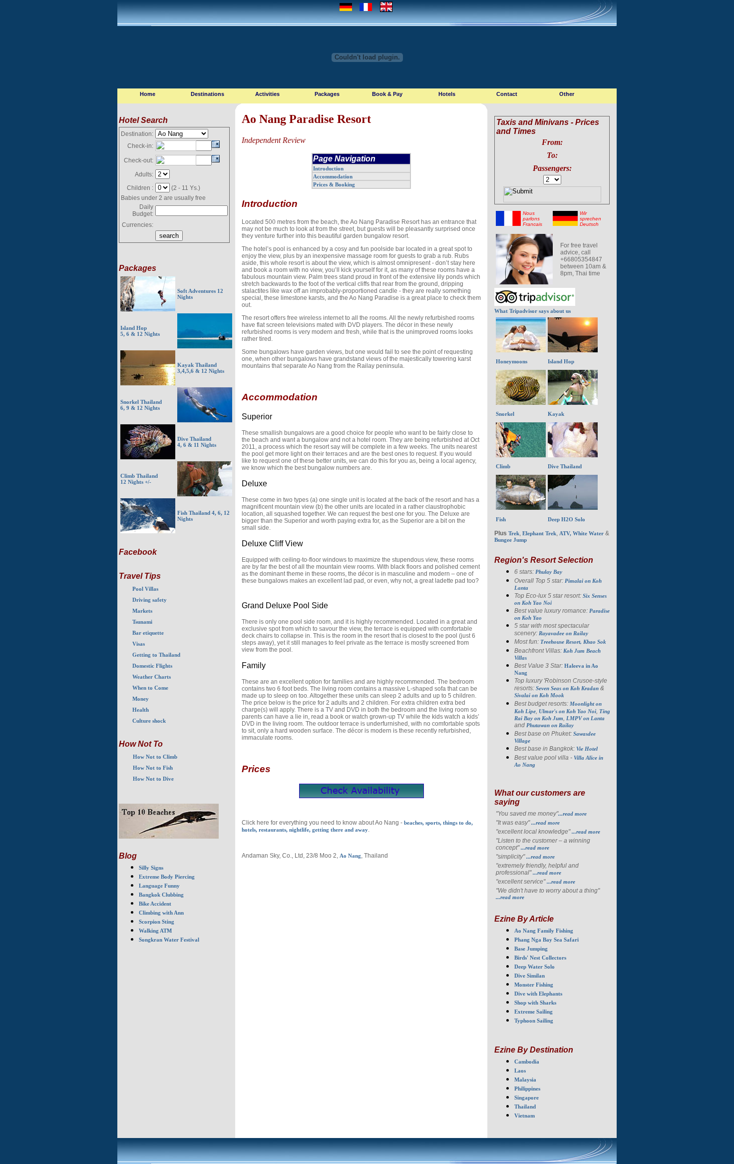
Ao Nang (350, 856)
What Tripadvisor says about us (532, 311)
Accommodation (333, 176)
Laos (520, 1071)
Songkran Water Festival (169, 940)
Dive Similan (529, 976)
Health (140, 710)
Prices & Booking (334, 184)
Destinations (207, 94)
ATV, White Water (581, 533)
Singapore (526, 1098)
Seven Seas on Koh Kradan (567, 688)
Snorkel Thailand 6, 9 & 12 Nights (141, 405)
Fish (501, 519)
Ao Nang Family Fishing (543, 931)
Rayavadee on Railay (563, 633)
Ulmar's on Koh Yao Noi (567, 711)
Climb (503, 466)
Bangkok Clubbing (161, 895)
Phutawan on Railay (550, 725)
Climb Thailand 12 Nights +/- (139, 479)
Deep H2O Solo (566, 519)
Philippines (527, 1089)
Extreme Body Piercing (167, 877)
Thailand (525, 1107)
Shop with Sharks (535, 1003)
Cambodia (526, 1062)
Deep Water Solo (534, 967)
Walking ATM (155, 931)
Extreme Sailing (533, 1012)
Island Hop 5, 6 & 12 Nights (140, 331)
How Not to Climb (155, 757)
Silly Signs (151, 868)
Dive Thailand (565, 466)
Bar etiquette (148, 633)
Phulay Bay (548, 572)
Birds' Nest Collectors (540, 958)
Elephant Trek (539, 533)
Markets (142, 611)
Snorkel (505, 414)
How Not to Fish (153, 768)
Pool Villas (145, 589)
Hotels (446, 94)
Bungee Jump (510, 540)
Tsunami (142, 622)
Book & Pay (387, 94)
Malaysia (525, 1080)
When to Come (150, 688)
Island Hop (561, 361)
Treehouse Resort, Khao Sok (573, 642)
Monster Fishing (533, 985)
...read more (572, 814)
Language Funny (159, 886)
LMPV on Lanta (585, 718)
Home (147, 94)
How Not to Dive (153, 779)
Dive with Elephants (538, 994)
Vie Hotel (587, 749)
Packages (327, 94)
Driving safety (149, 600)
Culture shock (149, 721)
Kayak (556, 414)
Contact (506, 94)
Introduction (328, 168)
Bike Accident (155, 904)
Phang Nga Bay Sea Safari (546, 940)
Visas (138, 644)
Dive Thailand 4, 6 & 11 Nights (196, 442)
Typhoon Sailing (533, 1021)
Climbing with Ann (161, 913)
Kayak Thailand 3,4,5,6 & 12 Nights (200, 368)
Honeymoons (511, 361)
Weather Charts (151, 677)
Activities (267, 94)
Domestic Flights (152, 666)
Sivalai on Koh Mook (539, 695)
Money (140, 699)
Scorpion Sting (156, 922)
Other (566, 94)
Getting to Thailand (156, 655)
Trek (513, 533)
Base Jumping (531, 949)
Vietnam (524, 1116)
